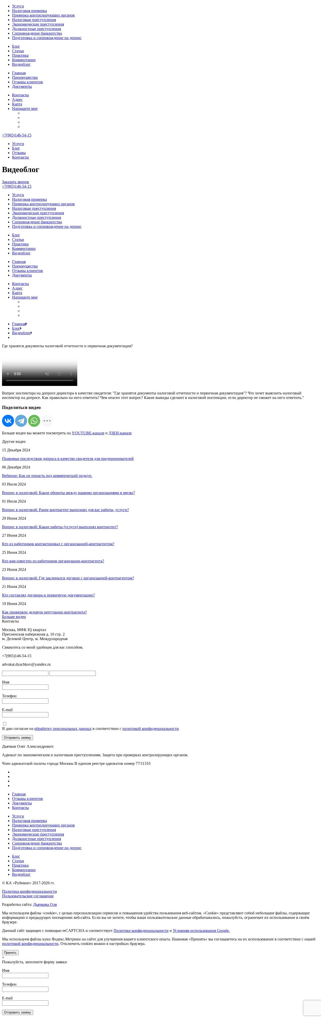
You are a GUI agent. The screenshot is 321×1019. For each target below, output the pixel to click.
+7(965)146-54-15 (16, 135)
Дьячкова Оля (45, 904)
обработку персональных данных (63, 728)
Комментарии (24, 60)
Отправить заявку (17, 737)
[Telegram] (21, 421)
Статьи (18, 51)
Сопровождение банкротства (37, 33)
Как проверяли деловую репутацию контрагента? (44, 612)
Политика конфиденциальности (29, 891)
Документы (22, 86)
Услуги (18, 6)
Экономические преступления (38, 24)
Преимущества (25, 77)
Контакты (20, 95)
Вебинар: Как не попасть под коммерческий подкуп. (47, 475)
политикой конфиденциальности (150, 728)
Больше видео (14, 617)
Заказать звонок (15, 182)
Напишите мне (25, 108)
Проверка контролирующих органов (43, 15)
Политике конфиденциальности (141, 930)
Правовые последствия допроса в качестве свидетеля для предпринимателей (68, 458)
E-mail (7, 710)
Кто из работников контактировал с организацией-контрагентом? (58, 544)
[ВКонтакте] (8, 421)
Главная (19, 73)
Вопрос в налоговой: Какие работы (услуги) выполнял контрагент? (60, 527)
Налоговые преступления (34, 20)
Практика (20, 55)
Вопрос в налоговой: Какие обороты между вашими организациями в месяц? (68, 493)
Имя (5, 682)
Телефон (9, 696)
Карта (17, 104)
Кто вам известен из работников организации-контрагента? (53, 561)
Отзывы (19, 153)
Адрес (17, 99)
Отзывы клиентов (27, 82)
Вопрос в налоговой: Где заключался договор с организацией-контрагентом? (68, 578)
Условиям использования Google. (201, 930)
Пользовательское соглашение (28, 896)
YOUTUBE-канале (88, 433)
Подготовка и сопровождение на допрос (47, 38)
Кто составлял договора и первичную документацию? (48, 595)
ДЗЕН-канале (120, 433)
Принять (10, 953)
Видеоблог (21, 64)
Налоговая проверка (29, 11)
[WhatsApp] (34, 421)
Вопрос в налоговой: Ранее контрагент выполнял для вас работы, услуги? (65, 510)
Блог (16, 46)
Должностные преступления (36, 29)
